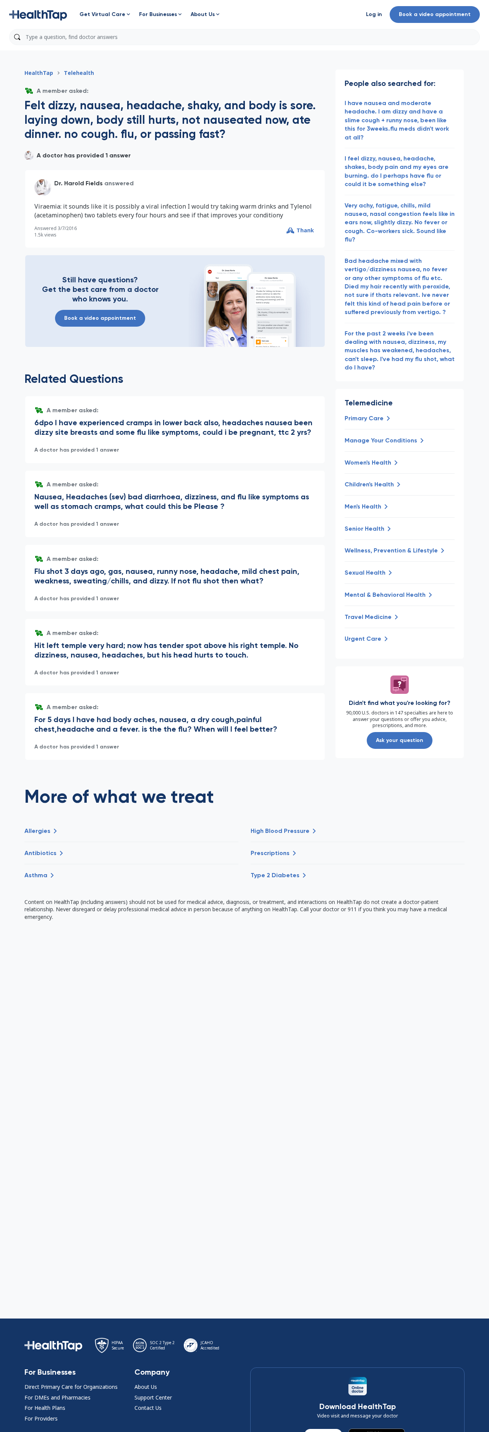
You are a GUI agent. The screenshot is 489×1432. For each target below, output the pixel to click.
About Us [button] (145, 1386)
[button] (38, 14)
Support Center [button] (153, 1397)
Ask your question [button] (399, 740)
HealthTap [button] (38, 72)
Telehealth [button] (79, 72)
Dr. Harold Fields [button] (78, 183)
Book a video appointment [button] (435, 14)
